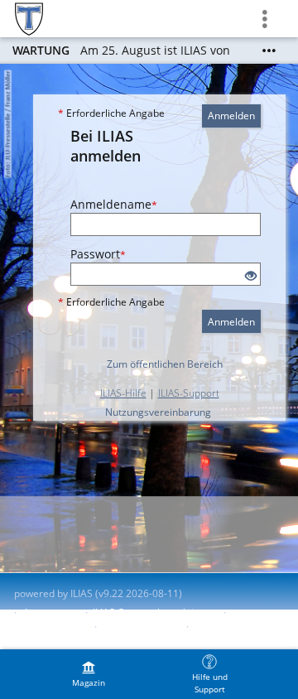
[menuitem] (88, 674)
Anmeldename (113, 204)
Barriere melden (140, 626)
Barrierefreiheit (50, 626)
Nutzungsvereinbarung (158, 412)
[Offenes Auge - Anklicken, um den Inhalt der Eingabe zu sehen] (251, 276)
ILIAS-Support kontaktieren (154, 612)
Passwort (98, 254)
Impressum (51, 612)
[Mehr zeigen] (269, 50)
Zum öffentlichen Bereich (165, 364)
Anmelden (231, 115)
